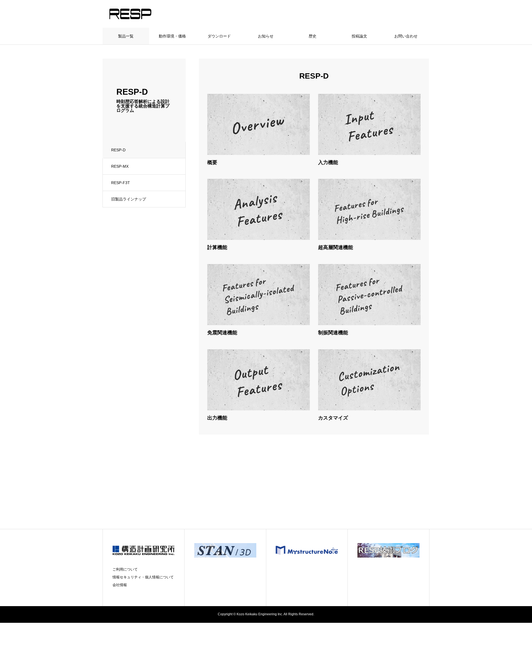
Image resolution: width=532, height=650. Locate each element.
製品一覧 (126, 36)
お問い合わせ (406, 36)
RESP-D (118, 150)
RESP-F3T (120, 182)
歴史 (312, 36)
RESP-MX (120, 166)
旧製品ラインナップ (128, 199)
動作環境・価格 (172, 36)
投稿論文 (359, 36)
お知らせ (265, 36)
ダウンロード (219, 36)
